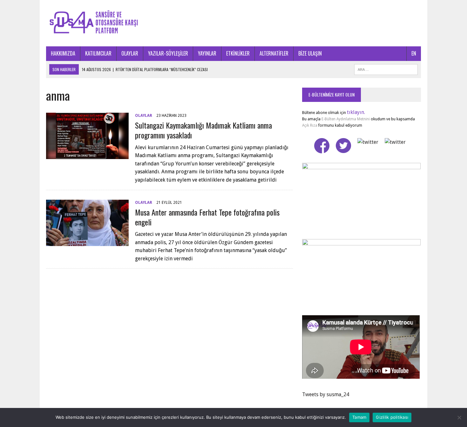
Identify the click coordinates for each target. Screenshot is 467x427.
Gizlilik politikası (392, 417)
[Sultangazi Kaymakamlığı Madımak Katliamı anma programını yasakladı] (87, 155)
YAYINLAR (207, 53)
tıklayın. (356, 112)
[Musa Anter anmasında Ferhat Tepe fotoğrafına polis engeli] (87, 242)
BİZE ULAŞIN (310, 53)
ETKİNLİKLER (238, 53)
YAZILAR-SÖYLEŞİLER (168, 53)
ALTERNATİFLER (274, 53)
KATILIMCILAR (98, 53)
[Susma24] (233, 23)
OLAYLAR (129, 53)
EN (413, 53)
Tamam (359, 417)
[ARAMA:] (386, 68)
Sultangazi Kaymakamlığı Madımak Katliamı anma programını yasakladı (203, 130)
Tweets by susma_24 (325, 394)
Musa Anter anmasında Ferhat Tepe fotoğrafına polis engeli (207, 217)
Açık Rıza (309, 125)
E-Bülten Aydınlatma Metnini (345, 119)
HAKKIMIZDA (63, 53)
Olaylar (143, 115)
